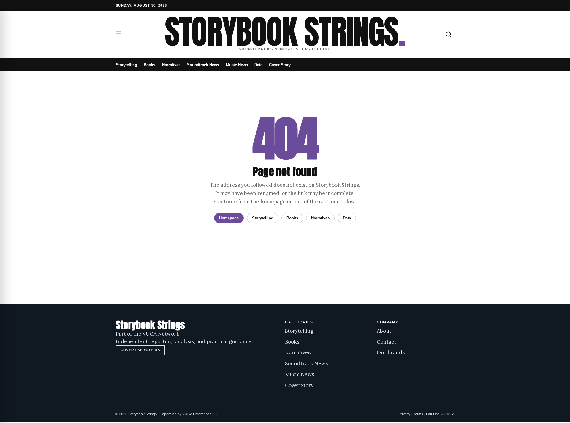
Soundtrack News (203, 65)
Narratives (171, 65)
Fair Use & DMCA (440, 414)
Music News (237, 65)
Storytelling (126, 65)
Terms (418, 414)
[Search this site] (448, 34)
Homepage (229, 218)
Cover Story (280, 65)
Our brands (391, 352)
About (384, 331)
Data (258, 65)
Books (149, 65)
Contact (386, 342)
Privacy (404, 414)
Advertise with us (140, 350)
